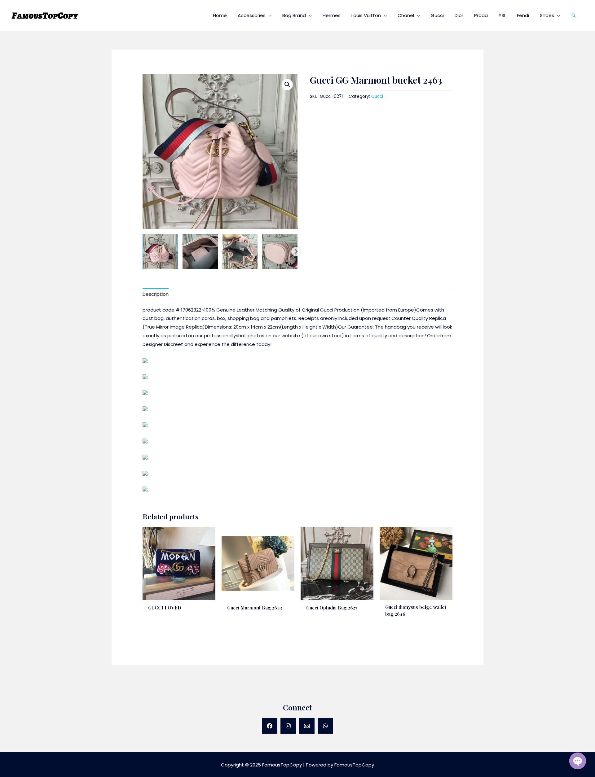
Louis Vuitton (366, 15)
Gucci (437, 15)
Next (296, 251)
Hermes (332, 15)
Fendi (523, 15)
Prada (481, 15)
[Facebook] (269, 726)
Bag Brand (294, 15)
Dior (459, 15)
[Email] (307, 726)
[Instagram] (288, 726)
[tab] (156, 294)
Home (220, 15)
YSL (502, 15)
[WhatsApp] (325, 726)
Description (156, 294)
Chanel (406, 15)
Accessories (252, 15)
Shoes (547, 15)
